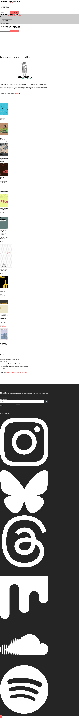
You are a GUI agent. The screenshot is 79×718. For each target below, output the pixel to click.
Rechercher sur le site (3, 399)
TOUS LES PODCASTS (6, 4)
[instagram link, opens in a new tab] (24, 469)
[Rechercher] (46, 401)
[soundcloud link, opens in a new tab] (24, 663)
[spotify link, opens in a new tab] (24, 714)
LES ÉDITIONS (5, 8)
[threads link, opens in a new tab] (24, 568)
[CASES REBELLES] (12, 2)
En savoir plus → (3, 326)
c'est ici (17, 93)
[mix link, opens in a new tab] (24, 624)
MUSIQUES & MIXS (6, 7)
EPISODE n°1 (4, 6)
